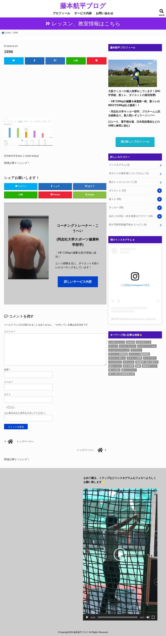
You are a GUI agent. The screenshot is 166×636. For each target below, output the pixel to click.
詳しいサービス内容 (78, 281)
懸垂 (138, 366)
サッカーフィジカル (147, 346)
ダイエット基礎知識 (118, 354)
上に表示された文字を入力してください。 (25, 413)
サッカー (116, 207)
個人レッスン (115, 366)
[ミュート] (148, 617)
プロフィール (61, 13)
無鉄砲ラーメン (149, 366)
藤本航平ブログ (83, 5)
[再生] (87, 617)
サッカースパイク (127, 346)
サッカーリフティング (119, 350)
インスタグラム (119, 164)
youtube (130, 342)
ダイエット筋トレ (117, 358)
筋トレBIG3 (114, 370)
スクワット (136, 350)
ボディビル (128, 362)
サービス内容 (83, 13)
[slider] (117, 617)
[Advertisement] (55, 90)
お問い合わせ (104, 13)
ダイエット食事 (134, 358)
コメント (9, 331)
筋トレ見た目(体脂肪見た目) (121, 374)
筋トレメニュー (129, 370)
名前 (7, 369)
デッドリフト (150, 358)
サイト (7, 394)
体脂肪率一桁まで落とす (147, 362)
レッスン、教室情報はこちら (86, 24)
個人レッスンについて (123, 182)
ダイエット (117, 190)
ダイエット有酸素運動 (139, 354)
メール (8, 382)
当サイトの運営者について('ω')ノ (129, 173)
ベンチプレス (115, 362)
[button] (120, 554)
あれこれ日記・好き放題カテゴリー (131, 216)
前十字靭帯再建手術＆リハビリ (128, 224)
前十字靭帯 (128, 366)
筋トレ (115, 199)
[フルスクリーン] (153, 617)
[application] (120, 554)
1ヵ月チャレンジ (116, 342)
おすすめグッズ (143, 342)
